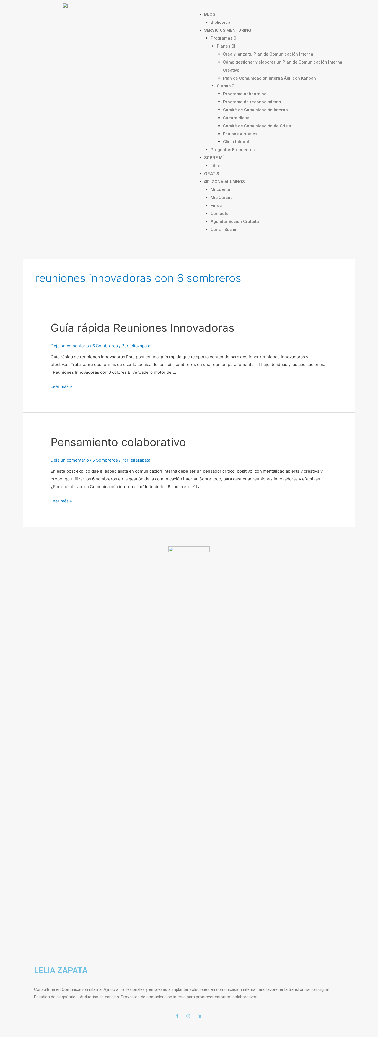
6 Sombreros (105, 345)
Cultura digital (237, 117)
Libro (216, 165)
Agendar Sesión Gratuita (235, 221)
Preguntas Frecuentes (233, 149)
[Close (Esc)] (11, 1026)
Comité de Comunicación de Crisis (257, 125)
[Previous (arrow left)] (11, 1034)
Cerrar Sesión (224, 229)
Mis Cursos (221, 197)
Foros (216, 205)
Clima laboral (236, 141)
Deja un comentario (70, 345)
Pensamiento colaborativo (118, 442)
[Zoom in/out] (81, 1026)
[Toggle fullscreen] (57, 1026)
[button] (268, 6)
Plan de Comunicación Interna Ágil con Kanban (269, 78)
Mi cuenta (220, 189)
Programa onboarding (244, 93)
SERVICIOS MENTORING (227, 30)
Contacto (220, 213)
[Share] (34, 1026)
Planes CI (226, 46)
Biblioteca (221, 22)
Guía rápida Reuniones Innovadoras (142, 328)
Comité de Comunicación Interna (255, 109)
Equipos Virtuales (240, 133)
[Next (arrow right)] (34, 1034)
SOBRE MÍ (214, 157)
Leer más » (61, 386)
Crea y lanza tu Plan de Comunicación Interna (268, 54)
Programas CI (224, 38)
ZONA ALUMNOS (227, 181)
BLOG (210, 14)
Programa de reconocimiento (252, 101)
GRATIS (211, 173)
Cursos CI (226, 85)
